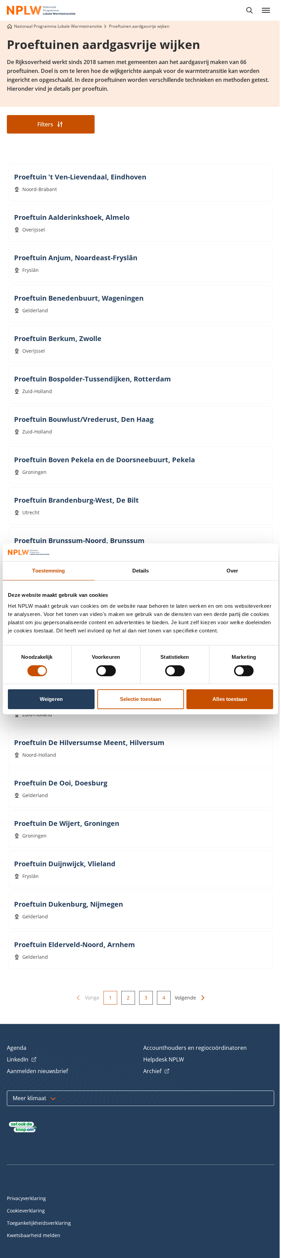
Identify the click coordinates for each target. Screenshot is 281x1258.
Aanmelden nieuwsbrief (37, 1071)
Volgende (185, 997)
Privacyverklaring (26, 1198)
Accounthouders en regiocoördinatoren (195, 1048)
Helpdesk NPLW (163, 1059)
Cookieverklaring (26, 1210)
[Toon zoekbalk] (249, 10)
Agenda (16, 1048)
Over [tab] (232, 571)
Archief (156, 1071)
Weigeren (51, 699)
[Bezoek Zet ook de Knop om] (23, 1127)
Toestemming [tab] (48, 571)
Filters (45, 124)
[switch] (106, 670)
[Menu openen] (266, 10)
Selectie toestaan (140, 699)
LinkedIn (22, 1060)
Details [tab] (140, 571)
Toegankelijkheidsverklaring (39, 1223)
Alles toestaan (229, 699)
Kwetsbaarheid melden (33, 1235)
